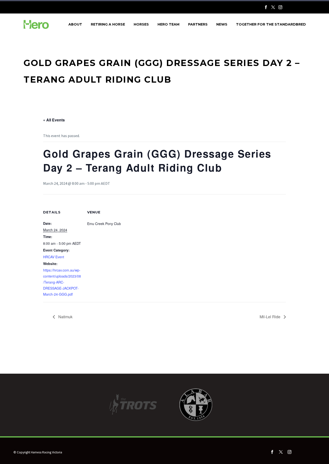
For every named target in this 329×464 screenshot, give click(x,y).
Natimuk (64, 316)
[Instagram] (280, 7)
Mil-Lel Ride (270, 316)
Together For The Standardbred (271, 24)
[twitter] (281, 452)
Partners (198, 24)
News (221, 24)
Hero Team (168, 24)
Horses (141, 24)
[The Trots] (295, 8)
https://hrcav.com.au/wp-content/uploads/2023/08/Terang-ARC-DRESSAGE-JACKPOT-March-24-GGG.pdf (62, 282)
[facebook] (272, 452)
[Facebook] (266, 7)
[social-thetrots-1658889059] (306, 453)
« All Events (54, 120)
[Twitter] (273, 7)
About (75, 24)
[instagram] (289, 452)
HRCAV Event (53, 256)
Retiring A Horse (108, 24)
